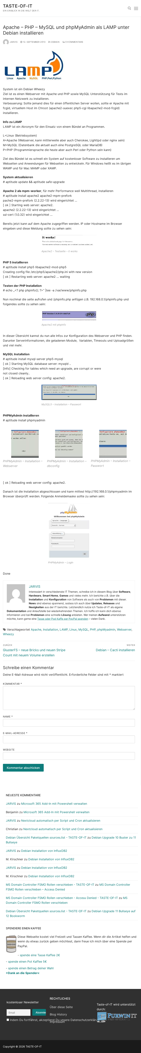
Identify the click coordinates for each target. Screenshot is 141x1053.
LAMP (64, 629)
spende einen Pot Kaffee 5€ (27, 961)
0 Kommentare (74, 42)
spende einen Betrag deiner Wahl (31, 968)
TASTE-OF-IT (17, 6)
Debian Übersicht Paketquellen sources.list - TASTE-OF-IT (46, 837)
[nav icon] (136, 8)
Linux (73, 629)
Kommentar (12, 683)
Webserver (124, 629)
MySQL (83, 629)
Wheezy (8, 634)
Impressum (57, 1022)
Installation (50, 629)
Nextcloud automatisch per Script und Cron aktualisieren (60, 820)
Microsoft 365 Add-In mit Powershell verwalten (54, 803)
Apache (36, 629)
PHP (93, 629)
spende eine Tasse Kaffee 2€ (40, 955)
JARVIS (13, 42)
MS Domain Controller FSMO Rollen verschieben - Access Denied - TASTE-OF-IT (62, 898)
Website (9, 749)
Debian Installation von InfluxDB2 (44, 851)
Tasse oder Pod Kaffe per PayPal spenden (62, 618)
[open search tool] (129, 8)
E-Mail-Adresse (15, 733)
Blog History (58, 1014)
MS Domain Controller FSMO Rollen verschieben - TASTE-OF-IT (50, 884)
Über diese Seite (61, 1007)
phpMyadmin (106, 629)
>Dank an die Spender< (22, 973)
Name (8, 716)
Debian (55, 42)
